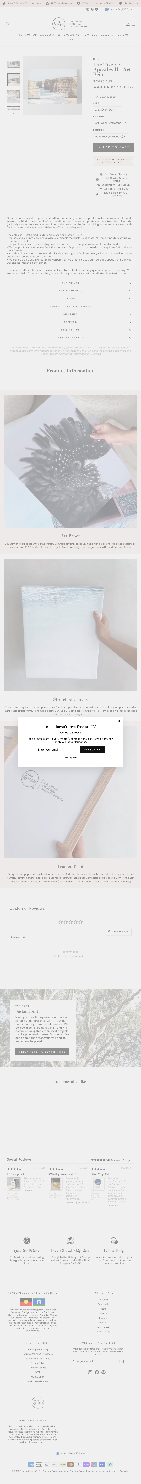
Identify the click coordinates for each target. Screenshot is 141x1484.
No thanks (70, 757)
